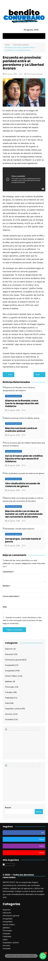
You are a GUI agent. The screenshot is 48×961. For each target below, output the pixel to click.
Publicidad (9, 698)
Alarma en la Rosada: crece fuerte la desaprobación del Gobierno (22, 403)
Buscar (8, 807)
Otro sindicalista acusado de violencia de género (22, 485)
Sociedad (9, 719)
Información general (35, 74)
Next (38, 374)
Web (5, 607)
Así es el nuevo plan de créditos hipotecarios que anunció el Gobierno (24, 458)
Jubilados (8, 681)
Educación (9, 654)
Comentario (8, 572)
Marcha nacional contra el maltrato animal (21, 430)
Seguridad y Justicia (13, 708)
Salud (7, 703)
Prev (10, 374)
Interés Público (11, 676)
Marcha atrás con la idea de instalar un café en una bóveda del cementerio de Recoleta (24, 514)
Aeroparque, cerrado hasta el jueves (23, 540)
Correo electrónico (11, 596)
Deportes (9, 649)
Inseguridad (10, 665)
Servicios (8, 714)
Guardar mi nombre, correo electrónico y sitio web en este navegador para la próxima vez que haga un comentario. (22, 620)
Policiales (9, 692)
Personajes (9, 687)
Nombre (7, 586)
